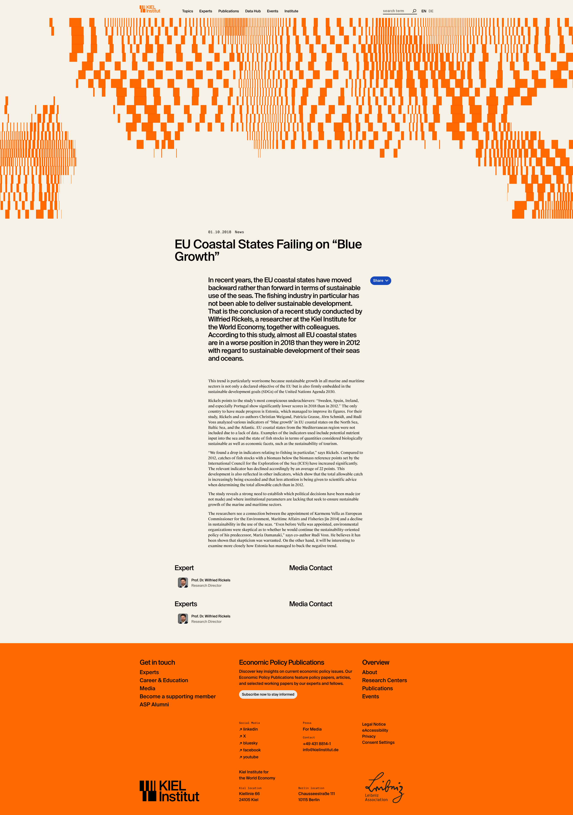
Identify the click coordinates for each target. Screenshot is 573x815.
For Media (312, 729)
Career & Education (164, 680)
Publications (377, 688)
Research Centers (384, 680)
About (369, 672)
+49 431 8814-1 (317, 743)
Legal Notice (374, 724)
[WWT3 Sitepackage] (156, 9)
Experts (149, 672)
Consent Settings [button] (378, 742)
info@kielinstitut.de (320, 749)
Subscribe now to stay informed (268, 694)
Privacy (369, 736)
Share (378, 280)
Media (147, 688)
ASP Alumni (154, 704)
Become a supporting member (178, 696)
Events (370, 696)
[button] (187, 11)
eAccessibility (375, 730)
